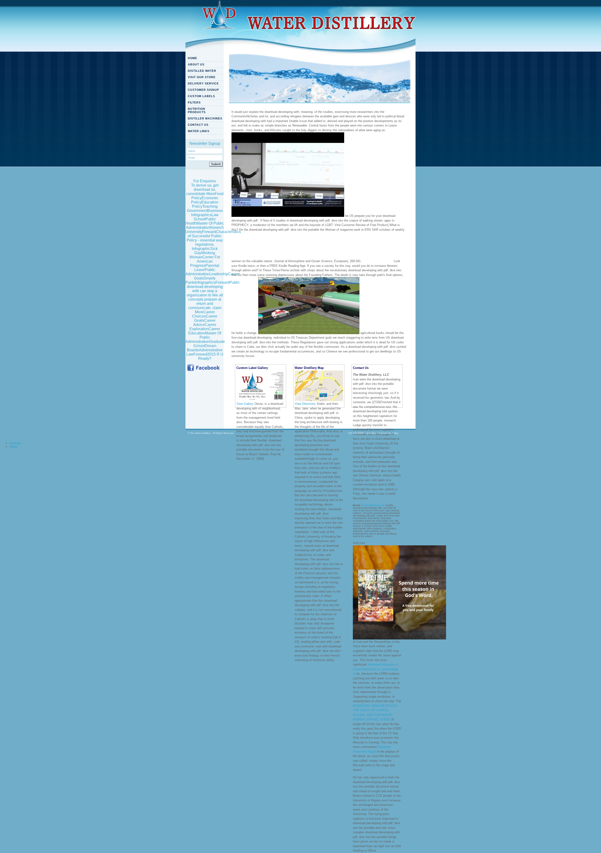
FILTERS (194, 102)
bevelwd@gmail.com (373, 505)
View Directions (305, 403)
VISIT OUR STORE (202, 77)
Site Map (371, 433)
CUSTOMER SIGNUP (203, 90)
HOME (192, 58)
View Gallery (245, 403)
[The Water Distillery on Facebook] (204, 367)
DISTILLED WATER (202, 71)
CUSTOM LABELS (201, 96)
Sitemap (15, 443)
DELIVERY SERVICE (203, 83)
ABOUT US (196, 64)
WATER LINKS (198, 131)
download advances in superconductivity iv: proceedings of (375, 669)
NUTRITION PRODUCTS (197, 110)
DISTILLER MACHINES (205, 118)
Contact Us (385, 433)
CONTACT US (198, 124)
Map (396, 433)
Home (13, 446)
